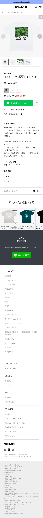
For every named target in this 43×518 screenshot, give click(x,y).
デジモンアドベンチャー (14, 323)
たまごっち (9, 348)
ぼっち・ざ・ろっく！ (13, 280)
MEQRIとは (9, 402)
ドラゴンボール (11, 315)
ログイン (8, 385)
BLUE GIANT (10, 343)
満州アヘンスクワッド (13, 319)
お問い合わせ (10, 436)
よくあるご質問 (11, 431)
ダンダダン (9, 293)
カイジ (4, 12)
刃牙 (6, 302)
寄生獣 (7, 297)
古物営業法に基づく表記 (14, 427)
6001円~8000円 (16, 12)
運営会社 (8, 398)
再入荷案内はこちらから (20, 103)
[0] (40, 7)
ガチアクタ (9, 352)
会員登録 (8, 381)
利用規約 (8, 414)
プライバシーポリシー (13, 418)
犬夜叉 (7, 306)
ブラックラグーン (11, 328)
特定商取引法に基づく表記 (15, 423)
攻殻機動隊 (9, 310)
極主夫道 (8, 276)
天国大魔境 (9, 289)
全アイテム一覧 (11, 368)
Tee (9, 12)
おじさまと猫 (10, 284)
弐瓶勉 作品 (9, 339)
